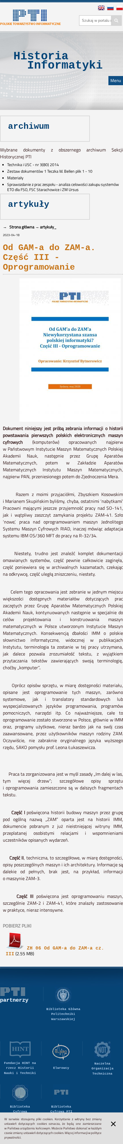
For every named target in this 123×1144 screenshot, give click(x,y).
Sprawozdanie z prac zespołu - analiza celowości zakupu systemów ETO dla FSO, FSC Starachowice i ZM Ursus (63, 187)
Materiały (15, 178)
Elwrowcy (61, 1068)
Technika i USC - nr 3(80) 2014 (33, 165)
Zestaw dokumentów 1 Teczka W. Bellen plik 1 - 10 (49, 171)
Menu (115, 80)
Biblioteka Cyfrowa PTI (61, 1109)
